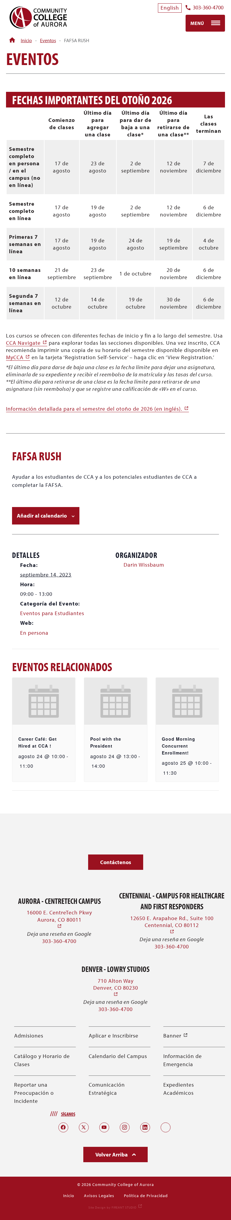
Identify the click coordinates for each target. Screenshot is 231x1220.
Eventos (48, 40)
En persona (34, 632)
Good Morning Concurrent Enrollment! (178, 745)
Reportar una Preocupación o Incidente (34, 1092)
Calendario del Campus (118, 1056)
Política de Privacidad (146, 1195)
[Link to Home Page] (12, 40)
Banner (175, 1035)
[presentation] (43, 701)
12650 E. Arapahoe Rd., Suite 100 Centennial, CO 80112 (172, 925)
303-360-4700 (208, 8)
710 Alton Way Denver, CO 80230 (115, 987)
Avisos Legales (99, 1195)
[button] (115, 862)
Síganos (68, 1114)
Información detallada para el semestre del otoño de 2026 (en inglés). (97, 408)
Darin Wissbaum (144, 564)
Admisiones (28, 1035)
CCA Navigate (26, 342)
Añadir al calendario (42, 515)
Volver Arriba (112, 1154)
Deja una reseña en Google (59, 933)
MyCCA (18, 357)
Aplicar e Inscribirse (113, 1035)
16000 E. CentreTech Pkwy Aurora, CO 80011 (59, 919)
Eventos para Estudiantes (52, 613)
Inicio (26, 40)
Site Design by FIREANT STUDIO (115, 1207)
